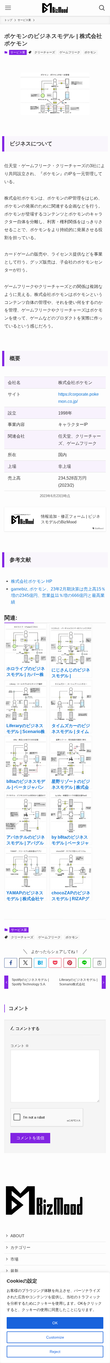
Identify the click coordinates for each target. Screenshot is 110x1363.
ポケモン (90, 52)
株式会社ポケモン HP (31, 581)
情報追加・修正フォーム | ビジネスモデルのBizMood (70, 519)
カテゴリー (20, 1247)
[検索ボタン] (102, 8)
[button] (10, 963)
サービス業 (17, 52)
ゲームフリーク (70, 52)
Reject (55, 1351)
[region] (55, 1317)
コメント (19, 1046)
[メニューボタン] (8, 8)
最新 (14, 1271)
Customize (55, 1337)
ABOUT (17, 1236)
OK (55, 1323)
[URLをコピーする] (99, 963)
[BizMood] (55, 8)
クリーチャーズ (44, 52)
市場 (14, 1259)
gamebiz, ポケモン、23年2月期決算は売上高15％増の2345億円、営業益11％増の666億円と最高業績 (58, 595)
